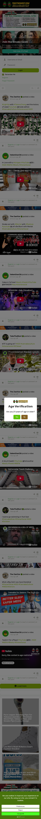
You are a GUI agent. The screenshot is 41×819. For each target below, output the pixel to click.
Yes (17, 417)
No (24, 417)
